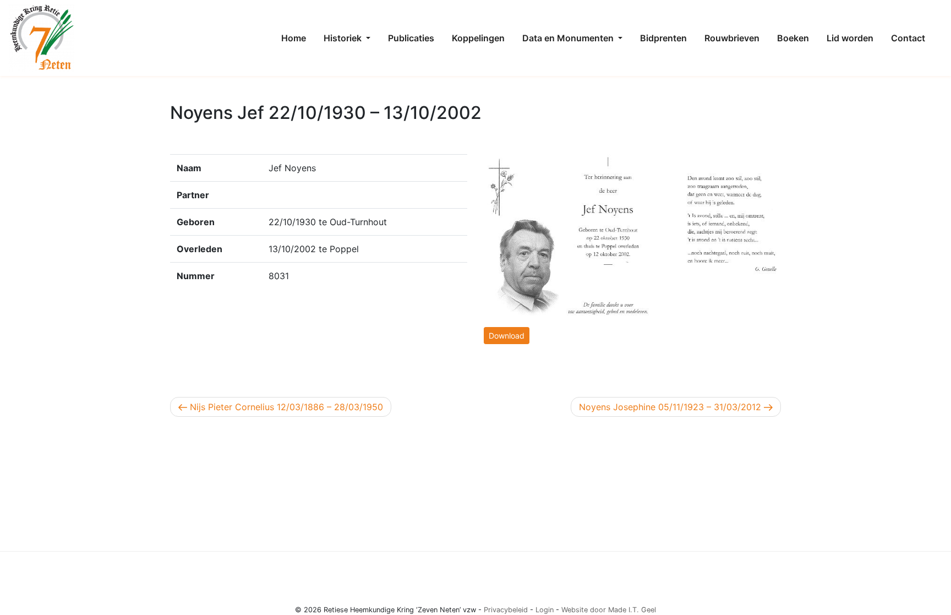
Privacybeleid (506, 610)
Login (544, 610)
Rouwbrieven (731, 37)
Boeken (793, 37)
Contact (908, 37)
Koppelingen (478, 37)
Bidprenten (663, 37)
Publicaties (411, 37)
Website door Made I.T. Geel (608, 610)
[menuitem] (293, 38)
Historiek (344, 37)
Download (506, 335)
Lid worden (850, 37)
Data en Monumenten (569, 37)
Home (293, 37)
